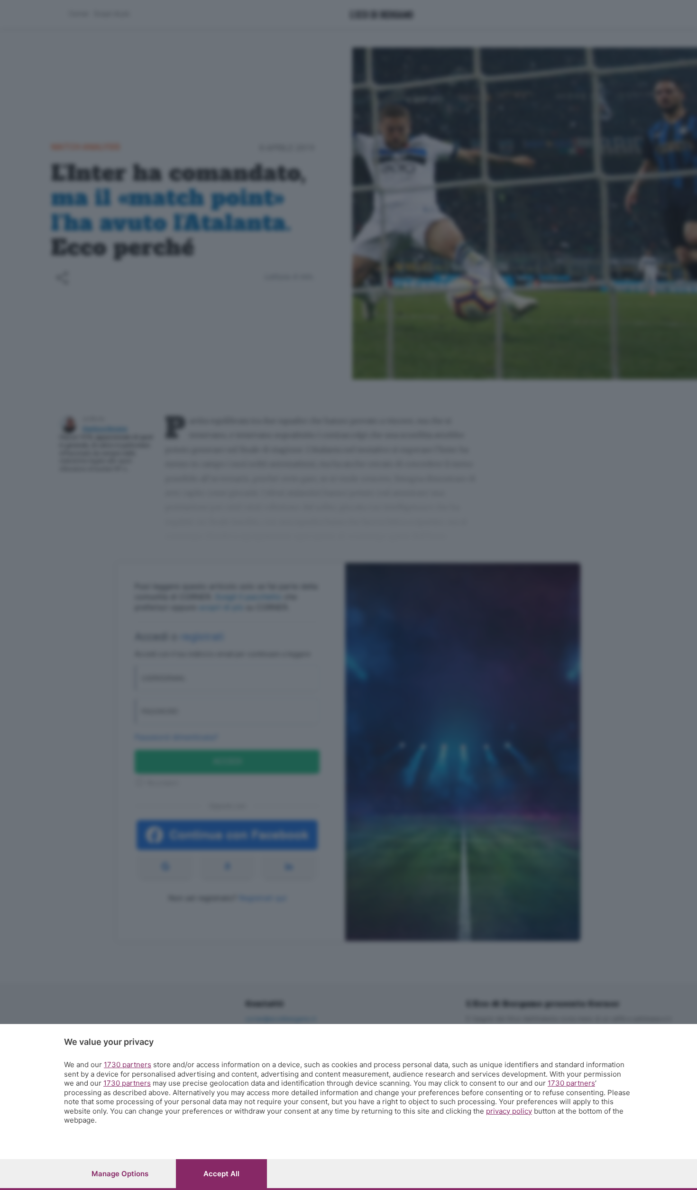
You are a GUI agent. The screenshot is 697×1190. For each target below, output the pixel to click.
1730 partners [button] (127, 1064)
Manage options (120, 1173)
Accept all (221, 1173)
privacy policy (509, 1111)
